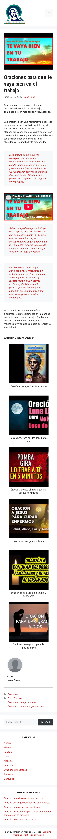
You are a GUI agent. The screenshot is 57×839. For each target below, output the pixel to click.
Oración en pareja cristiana (22, 702)
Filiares (8, 747)
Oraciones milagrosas (15, 770)
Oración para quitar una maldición (22, 807)
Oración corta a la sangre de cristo (26, 706)
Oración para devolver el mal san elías (24, 798)
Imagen (8, 752)
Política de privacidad (34, 835)
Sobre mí (17, 835)
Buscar (45, 722)
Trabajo (18, 698)
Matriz (7, 756)
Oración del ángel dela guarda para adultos (27, 802)
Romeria (8, 774)
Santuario (9, 778)
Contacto (47, 832)
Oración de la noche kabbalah (20, 819)
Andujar (8, 743)
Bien (10, 698)
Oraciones (13, 694)
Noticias (8, 761)
